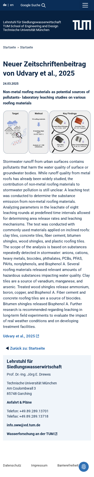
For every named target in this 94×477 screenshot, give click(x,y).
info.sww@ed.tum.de (23, 425)
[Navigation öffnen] (85, 5)
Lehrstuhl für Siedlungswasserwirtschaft (32, 22)
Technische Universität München (26, 30)
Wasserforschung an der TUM (30, 434)
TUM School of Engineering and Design (30, 26)
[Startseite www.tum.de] (82, 24)
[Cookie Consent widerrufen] (84, 467)
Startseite (9, 47)
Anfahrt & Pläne (19, 402)
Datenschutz (12, 465)
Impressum (39, 465)
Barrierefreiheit (67, 465)
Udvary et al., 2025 (19, 336)
